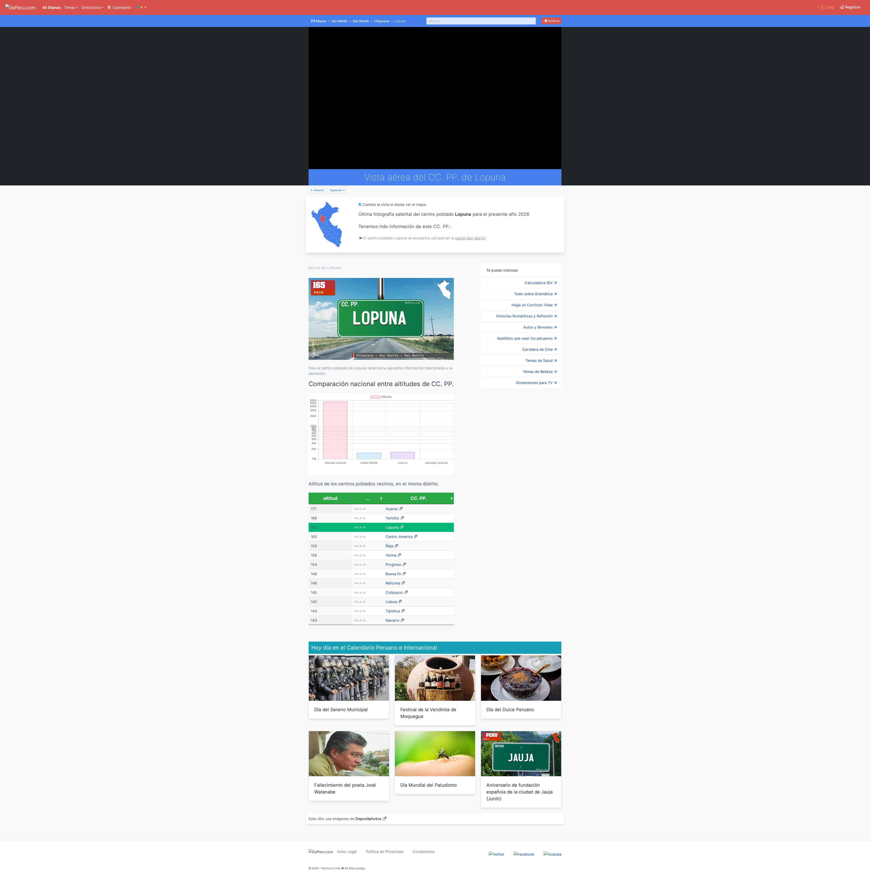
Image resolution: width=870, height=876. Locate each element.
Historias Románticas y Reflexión (525, 316)
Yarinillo (392, 518)
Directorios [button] (91, 7)
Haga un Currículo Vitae (533, 305)
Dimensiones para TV (535, 382)
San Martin (361, 21)
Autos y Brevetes (538, 327)
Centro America (399, 536)
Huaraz (392, 508)
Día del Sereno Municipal (341, 709)
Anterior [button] (318, 190)
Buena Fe (393, 574)
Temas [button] (69, 7)
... (368, 498)
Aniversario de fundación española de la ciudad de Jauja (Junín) (519, 791)
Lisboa (391, 601)
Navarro (392, 620)
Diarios (53, 7)
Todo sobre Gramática (534, 294)
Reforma (393, 583)
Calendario (121, 7)
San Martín (339, 21)
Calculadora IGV (539, 282)
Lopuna (392, 527)
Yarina (391, 555)
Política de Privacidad (384, 851)
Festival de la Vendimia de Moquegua (428, 713)
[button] (140, 7)
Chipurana (381, 21)
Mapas (321, 21)
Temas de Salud (539, 360)
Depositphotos (368, 818)
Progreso (393, 564)
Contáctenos (424, 851)
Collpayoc (394, 592)
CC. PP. (419, 498)
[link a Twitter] (496, 854)
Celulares (552, 20)
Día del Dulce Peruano (510, 709)
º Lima (825, 7)
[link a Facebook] (524, 854)
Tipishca (393, 611)
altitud (330, 498)
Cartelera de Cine (538, 349)
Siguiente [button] (336, 190)
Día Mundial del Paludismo (428, 785)
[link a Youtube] (552, 854)
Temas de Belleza (538, 371)
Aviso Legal (347, 851)
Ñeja (389, 546)
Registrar (852, 7)
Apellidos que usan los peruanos (525, 338)
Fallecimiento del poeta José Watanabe (345, 788)
